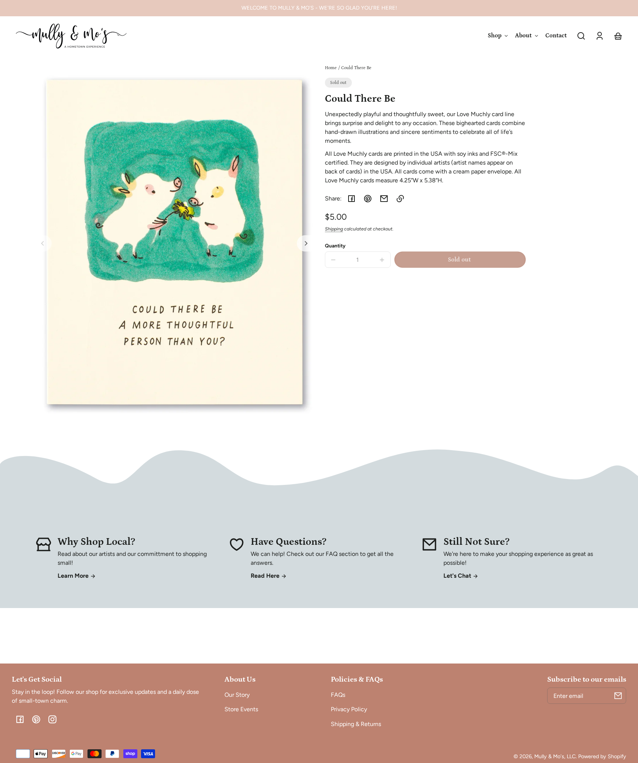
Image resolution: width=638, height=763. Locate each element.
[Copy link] (400, 198)
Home (331, 67)
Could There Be (356, 67)
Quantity (335, 246)
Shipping (334, 229)
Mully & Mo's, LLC (555, 756)
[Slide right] (305, 243)
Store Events (241, 709)
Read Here (266, 575)
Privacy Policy (349, 709)
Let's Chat (458, 575)
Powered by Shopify (602, 756)
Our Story (237, 694)
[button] (581, 36)
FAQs (338, 694)
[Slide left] (43, 243)
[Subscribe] (618, 696)
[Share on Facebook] (351, 198)
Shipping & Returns (356, 723)
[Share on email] (384, 198)
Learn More (74, 575)
